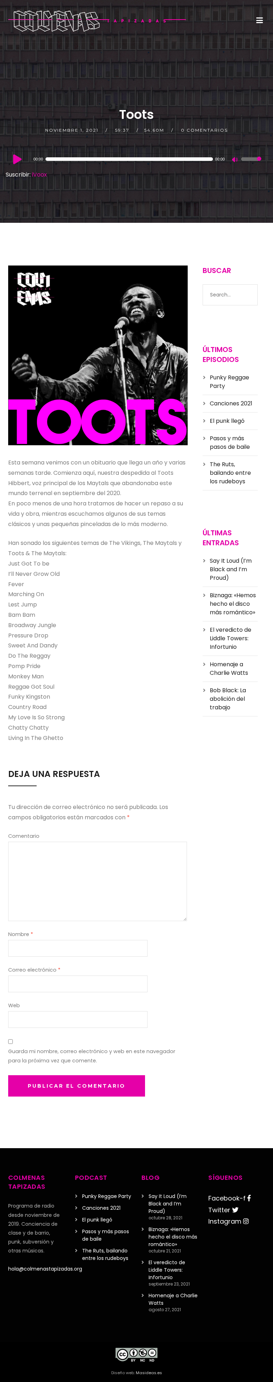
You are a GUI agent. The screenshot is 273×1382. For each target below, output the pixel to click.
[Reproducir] (17, 159)
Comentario (23, 836)
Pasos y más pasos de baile (230, 442)
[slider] (251, 163)
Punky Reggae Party (106, 1196)
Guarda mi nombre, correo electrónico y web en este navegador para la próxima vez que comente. (91, 1056)
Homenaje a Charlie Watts (229, 668)
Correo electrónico (34, 969)
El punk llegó (227, 421)
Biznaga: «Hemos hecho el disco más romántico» (233, 603)
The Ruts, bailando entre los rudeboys (230, 472)
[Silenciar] (235, 160)
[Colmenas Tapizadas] (97, 21)
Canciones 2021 (231, 403)
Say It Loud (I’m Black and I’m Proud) (231, 569)
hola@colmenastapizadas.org (45, 1268)
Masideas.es (149, 1373)
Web (14, 1005)
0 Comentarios (204, 130)
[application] (136, 159)
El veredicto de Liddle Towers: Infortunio (230, 638)
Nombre (20, 934)
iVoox (39, 174)
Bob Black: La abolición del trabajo (228, 698)
